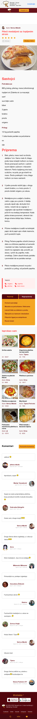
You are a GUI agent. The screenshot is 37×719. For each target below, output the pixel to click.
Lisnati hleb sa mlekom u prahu (16, 310)
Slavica (24, 602)
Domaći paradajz (11, 303)
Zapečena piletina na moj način (27, 346)
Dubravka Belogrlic (17, 507)
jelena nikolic (15, 464)
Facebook (5, 711)
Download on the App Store (12, 700)
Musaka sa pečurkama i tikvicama (17, 306)
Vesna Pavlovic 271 (20, 682)
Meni (18, 716)
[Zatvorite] (1, 4)
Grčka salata (10, 346)
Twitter (11, 711)
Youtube (17, 711)
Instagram (23, 711)
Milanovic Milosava (20, 565)
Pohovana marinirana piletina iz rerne (10, 421)
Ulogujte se (24, 10)
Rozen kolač (9, 321)
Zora (12, 547)
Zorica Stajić (15, 623)
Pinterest (30, 711)
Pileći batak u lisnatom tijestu (27, 421)
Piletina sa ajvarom (10, 396)
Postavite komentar (27, 446)
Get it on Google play (25, 700)
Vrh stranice (17, 695)
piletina (9, 286)
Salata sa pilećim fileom (10, 371)
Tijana (12, 660)
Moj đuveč (27, 396)
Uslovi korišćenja (27, 705)
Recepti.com (3, 706)
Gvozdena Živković (17, 584)
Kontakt (15, 707)
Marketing (9, 707)
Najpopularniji (27, 296)
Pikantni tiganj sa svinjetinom (16, 317)
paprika (20, 284)
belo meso (20, 286)
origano (10, 284)
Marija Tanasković (20, 483)
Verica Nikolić (16, 28)
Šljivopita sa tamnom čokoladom (17, 314)
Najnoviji (10, 296)
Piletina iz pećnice (27, 371)
